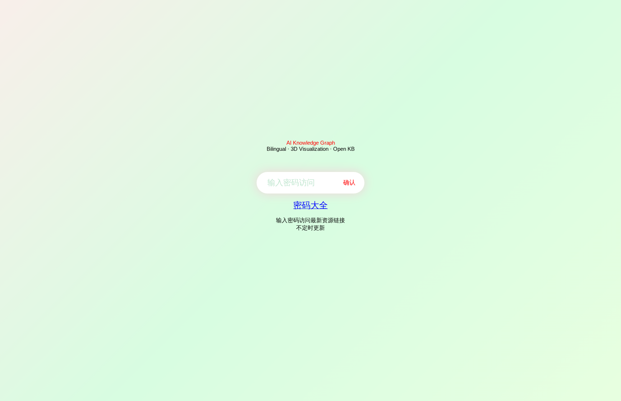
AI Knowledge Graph (310, 143)
